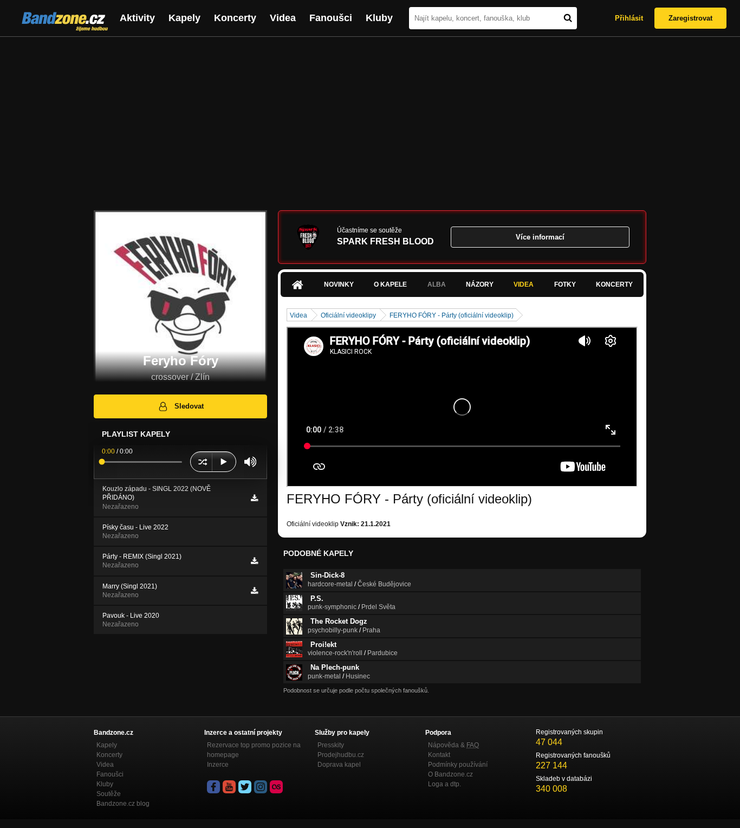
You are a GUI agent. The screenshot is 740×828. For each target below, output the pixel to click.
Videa (283, 17)
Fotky (565, 284)
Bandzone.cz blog (123, 803)
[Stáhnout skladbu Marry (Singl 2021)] (254, 590)
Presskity (330, 745)
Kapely (184, 17)
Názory (480, 284)
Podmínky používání (458, 764)
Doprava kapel (339, 764)
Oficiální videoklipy (348, 315)
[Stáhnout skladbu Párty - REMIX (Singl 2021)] (254, 561)
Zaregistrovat (690, 18)
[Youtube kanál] (229, 786)
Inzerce (218, 764)
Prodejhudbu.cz (340, 755)
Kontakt (439, 755)
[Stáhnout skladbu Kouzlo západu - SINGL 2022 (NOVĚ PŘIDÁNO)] (254, 498)
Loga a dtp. (444, 784)
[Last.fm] (276, 786)
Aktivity (137, 17)
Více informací (540, 237)
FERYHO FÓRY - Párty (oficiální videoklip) (452, 315)
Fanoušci (330, 17)
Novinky (339, 284)
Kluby (379, 17)
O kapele (390, 284)
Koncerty (235, 17)
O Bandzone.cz (450, 774)
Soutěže (108, 794)
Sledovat (189, 406)
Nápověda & (453, 745)
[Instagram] (260, 786)
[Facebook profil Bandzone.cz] (213, 786)
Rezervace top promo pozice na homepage (254, 750)
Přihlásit (629, 18)
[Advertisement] (370, 118)
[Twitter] (244, 786)
